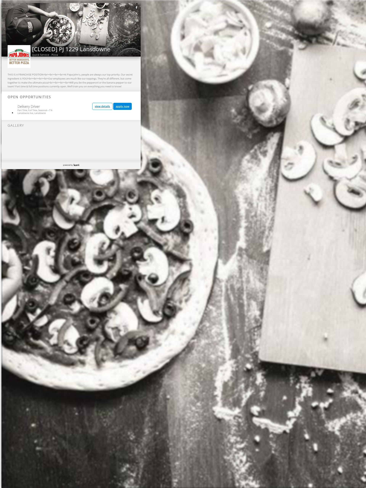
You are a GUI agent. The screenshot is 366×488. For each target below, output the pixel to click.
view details (102, 106)
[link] (136, 7)
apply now (122, 106)
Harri (76, 165)
